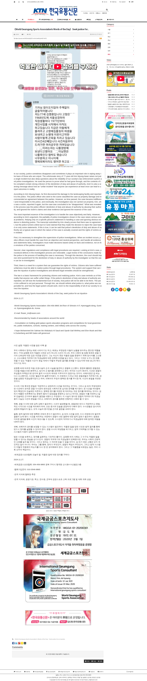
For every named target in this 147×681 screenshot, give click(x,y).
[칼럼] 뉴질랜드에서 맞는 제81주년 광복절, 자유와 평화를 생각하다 (127, 104)
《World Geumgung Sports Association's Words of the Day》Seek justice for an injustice (39, 639)
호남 (109, 40)
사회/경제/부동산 (45, 19)
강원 (109, 47)
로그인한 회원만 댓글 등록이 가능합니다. (58, 654)
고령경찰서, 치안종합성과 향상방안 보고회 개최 (121, 106)
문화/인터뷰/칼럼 (63, 19)
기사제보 (85, 13)
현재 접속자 (111, 272)
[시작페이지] (14, 2)
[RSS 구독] (23, 2)
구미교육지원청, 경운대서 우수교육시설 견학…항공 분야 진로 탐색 (127, 109)
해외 (109, 54)
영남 (109, 36)
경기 (109, 33)
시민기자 (91, 13)
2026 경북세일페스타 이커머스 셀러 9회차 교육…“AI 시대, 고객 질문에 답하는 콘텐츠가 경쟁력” (120, 67)
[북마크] (19, 2)
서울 (109, 29)
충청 (109, 43)
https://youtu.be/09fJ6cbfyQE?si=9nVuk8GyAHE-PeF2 (58, 38)
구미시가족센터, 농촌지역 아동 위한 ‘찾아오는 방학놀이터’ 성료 (126, 102)
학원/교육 (99, 19)
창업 (89, 19)
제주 (109, 51)
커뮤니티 (111, 19)
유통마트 (104, 13)
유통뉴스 (98, 13)
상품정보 (79, 19)
